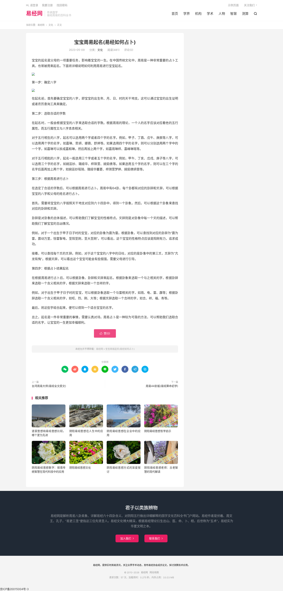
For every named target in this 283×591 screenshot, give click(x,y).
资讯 (118, 565)
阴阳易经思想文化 (80, 467)
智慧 (233, 14)
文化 (51, 24)
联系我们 (156, 538)
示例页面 (233, 5)
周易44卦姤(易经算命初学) (162, 386)
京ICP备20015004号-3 (14, 589)
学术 (210, 14)
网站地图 (154, 572)
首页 (175, 14)
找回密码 (62, 5)
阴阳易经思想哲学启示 (157, 431)
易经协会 (153, 565)
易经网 (34, 14)
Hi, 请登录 (32, 5)
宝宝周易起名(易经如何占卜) (105, 42)
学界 (186, 14)
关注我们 (249, 5)
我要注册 (47, 5)
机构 (198, 14)
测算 (245, 14)
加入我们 (127, 538)
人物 (222, 14)
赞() (105, 333)
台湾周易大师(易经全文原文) (49, 386)
